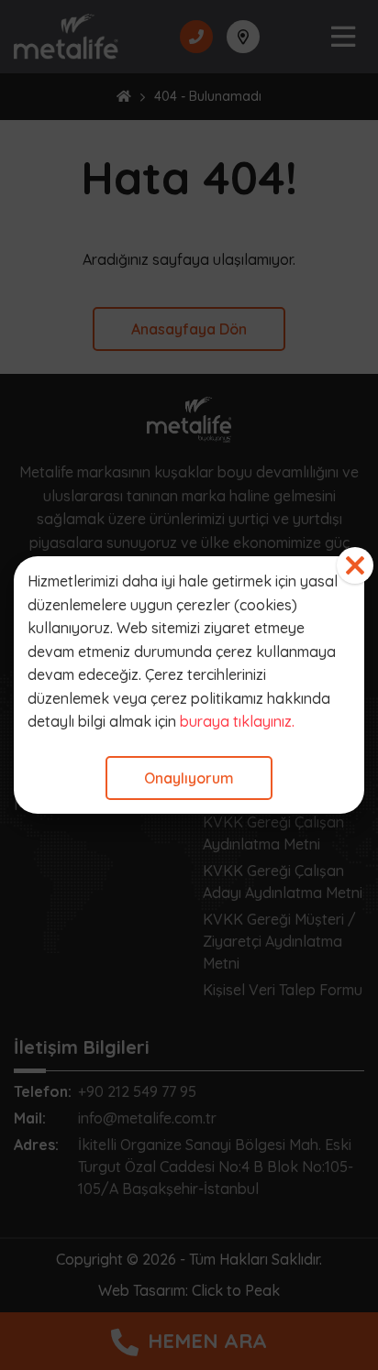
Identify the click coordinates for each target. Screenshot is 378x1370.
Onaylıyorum (189, 778)
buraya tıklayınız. (237, 721)
